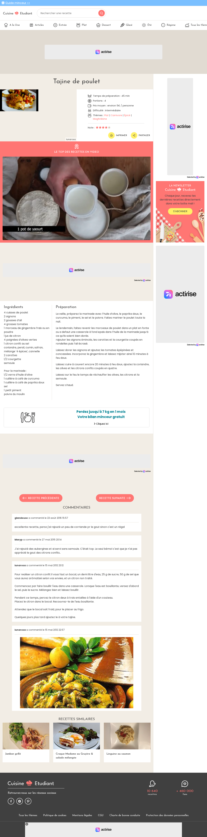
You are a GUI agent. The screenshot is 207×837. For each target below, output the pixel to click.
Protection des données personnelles (167, 815)
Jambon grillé (13, 754)
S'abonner (180, 211)
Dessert (106, 25)
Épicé (127, 115)
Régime (171, 25)
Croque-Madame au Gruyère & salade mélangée (74, 756)
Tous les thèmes (28, 815)
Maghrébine (100, 118)
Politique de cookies (54, 815)
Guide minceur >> (17, 3)
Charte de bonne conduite (124, 815)
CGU (101, 815)
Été (149, 25)
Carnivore (116, 115)
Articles (39, 25)
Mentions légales (82, 815)
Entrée (63, 25)
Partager (144, 135)
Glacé (129, 25)
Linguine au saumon (118, 754)
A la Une (15, 25)
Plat (84, 25)
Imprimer (121, 135)
